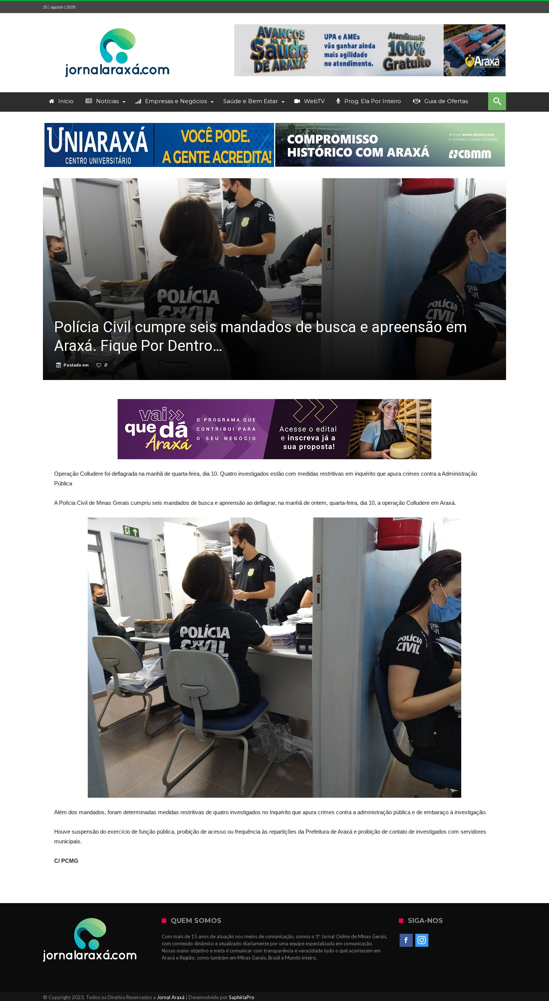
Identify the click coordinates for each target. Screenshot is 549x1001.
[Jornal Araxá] (118, 24)
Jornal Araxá (170, 997)
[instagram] (421, 940)
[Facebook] (406, 940)
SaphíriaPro (241, 997)
